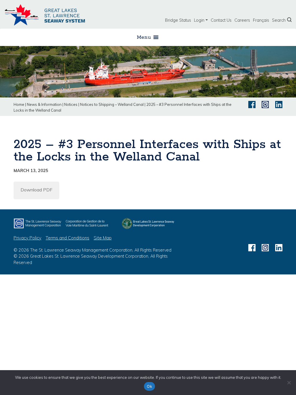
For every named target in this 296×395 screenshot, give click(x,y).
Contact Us (221, 20)
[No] (289, 382)
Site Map (103, 238)
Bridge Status (178, 20)
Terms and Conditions (67, 238)
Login (199, 20)
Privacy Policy (27, 238)
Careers (242, 20)
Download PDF (36, 190)
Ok (149, 386)
